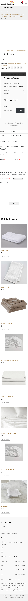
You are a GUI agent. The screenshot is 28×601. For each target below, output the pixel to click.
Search (6, 106)
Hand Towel (5, 287)
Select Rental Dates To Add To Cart (13, 74)
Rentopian (20, 597)
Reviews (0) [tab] (14, 126)
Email (17, 159)
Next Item (10, 51)
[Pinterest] (18, 68)
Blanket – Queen (6, 323)
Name (2, 159)
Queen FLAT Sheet (7, 397)
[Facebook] (9, 68)
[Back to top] (24, 597)
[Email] (21, 68)
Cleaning (6, 90)
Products (10, 12)
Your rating (5, 179)
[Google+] (15, 68)
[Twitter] (12, 68)
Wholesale (6, 93)
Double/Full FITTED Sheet (9, 470)
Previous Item (21, 51)
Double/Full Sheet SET (8, 433)
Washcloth (4, 506)
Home (3, 12)
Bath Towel (4, 250)
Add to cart (6, 256)
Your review (4, 182)
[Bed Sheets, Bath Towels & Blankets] (12, 16)
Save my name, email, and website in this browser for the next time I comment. (13, 173)
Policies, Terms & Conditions (9, 533)
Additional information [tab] (14, 123)
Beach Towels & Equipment (11, 83)
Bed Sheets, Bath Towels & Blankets (11, 14)
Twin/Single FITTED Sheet (9, 360)
